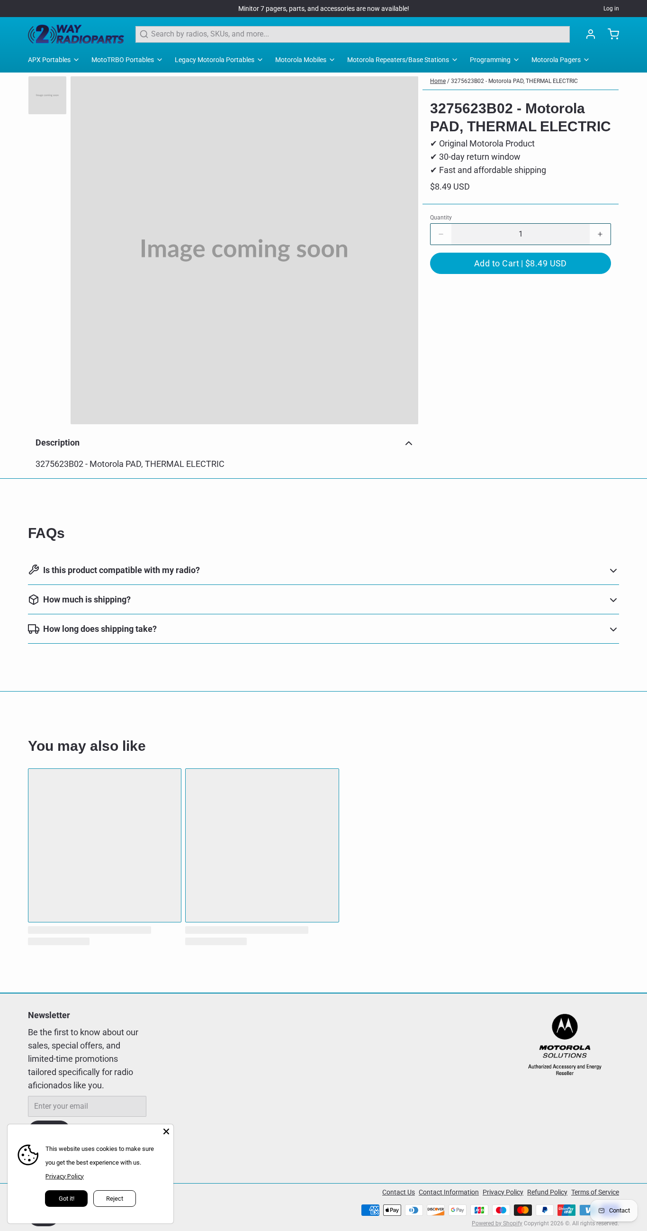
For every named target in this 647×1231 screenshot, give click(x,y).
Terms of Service (595, 1192)
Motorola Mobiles (300, 60)
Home (438, 81)
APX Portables (49, 60)
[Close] (166, 1131)
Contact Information (449, 1192)
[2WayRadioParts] (76, 34)
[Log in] (586, 34)
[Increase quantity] (600, 234)
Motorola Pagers (556, 60)
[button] (520, 263)
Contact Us (398, 1192)
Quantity (441, 217)
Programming (490, 60)
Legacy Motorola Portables (214, 60)
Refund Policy (547, 1192)
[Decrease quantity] (441, 234)
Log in (611, 8)
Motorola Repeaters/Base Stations (398, 60)
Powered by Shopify (497, 1223)
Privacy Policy (503, 1192)
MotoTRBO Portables (122, 60)
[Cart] (609, 34)
